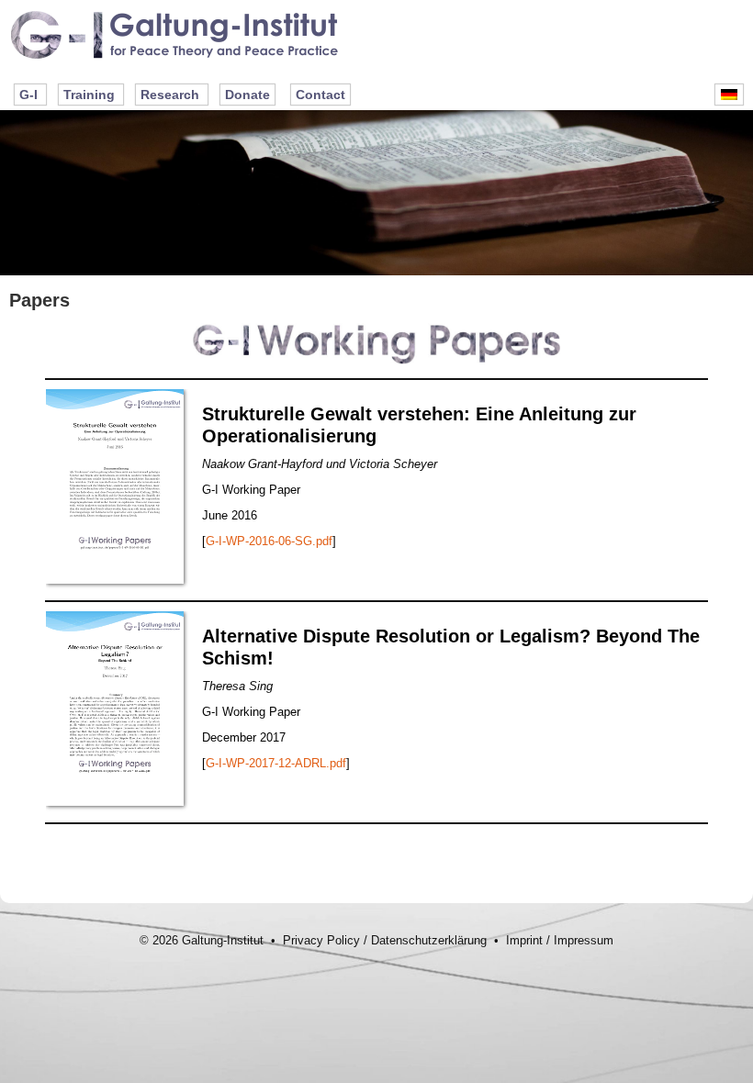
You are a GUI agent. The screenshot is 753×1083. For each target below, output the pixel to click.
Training (89, 94)
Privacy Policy (321, 940)
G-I (28, 94)
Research (169, 94)
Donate (247, 94)
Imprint (524, 940)
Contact (320, 94)
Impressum (583, 940)
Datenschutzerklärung (429, 940)
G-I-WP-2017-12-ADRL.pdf (276, 763)
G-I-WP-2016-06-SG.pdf (269, 541)
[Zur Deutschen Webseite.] (729, 94)
